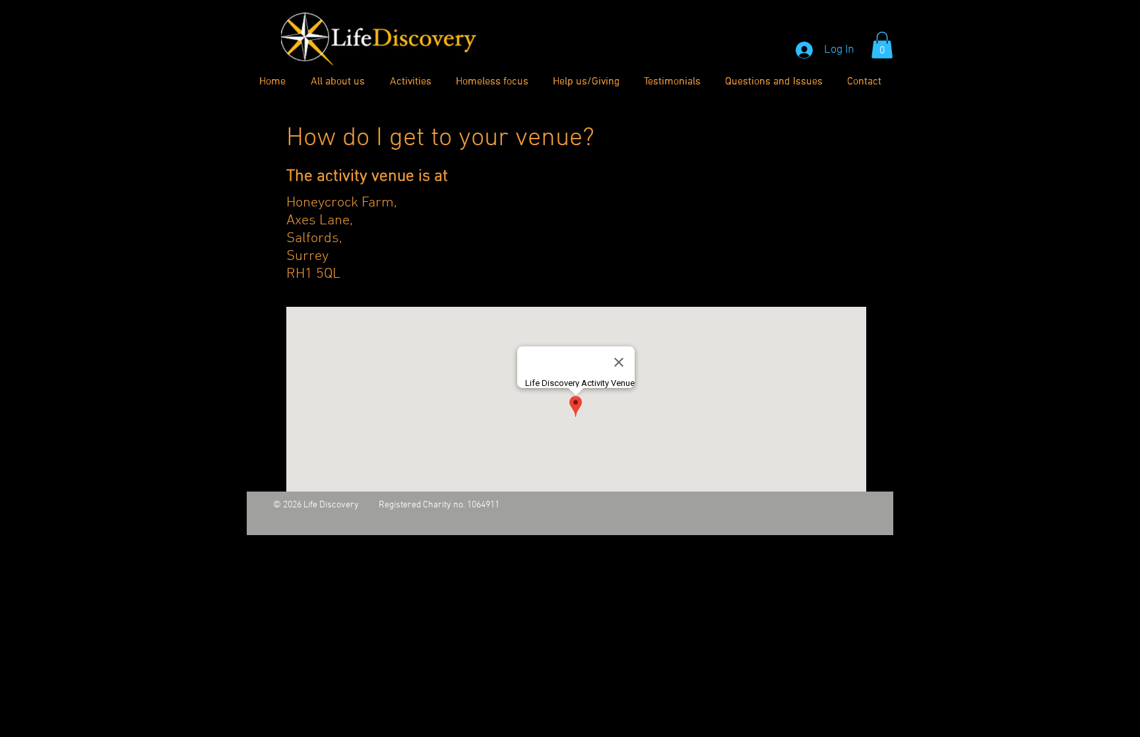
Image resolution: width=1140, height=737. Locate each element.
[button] (882, 45)
